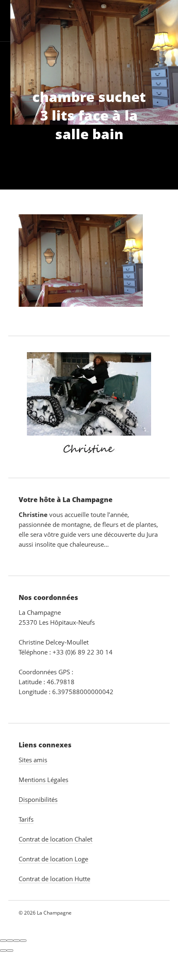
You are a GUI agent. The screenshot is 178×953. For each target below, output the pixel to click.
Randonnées (80, 62)
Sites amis (33, 760)
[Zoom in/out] (23, 940)
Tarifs (127, 62)
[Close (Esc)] (3, 940)
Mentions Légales (43, 779)
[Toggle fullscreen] (16, 940)
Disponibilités (38, 799)
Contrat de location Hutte (54, 879)
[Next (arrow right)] (10, 950)
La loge (66, 20)
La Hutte (109, 20)
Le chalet (15, 20)
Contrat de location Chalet (55, 839)
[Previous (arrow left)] (3, 950)
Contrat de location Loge (53, 859)
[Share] (10, 940)
